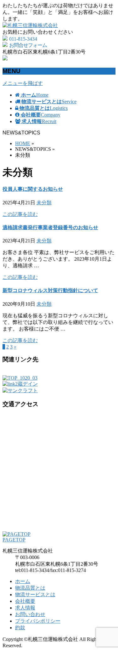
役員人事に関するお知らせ (33, 189)
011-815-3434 (23, 39)
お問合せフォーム (28, 45)
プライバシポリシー (37, 621)
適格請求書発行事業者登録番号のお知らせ (50, 227)
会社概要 (25, 601)
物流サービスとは (35, 594)
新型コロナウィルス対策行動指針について (50, 290)
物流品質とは (30, 588)
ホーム (22, 581)
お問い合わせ (30, 614)
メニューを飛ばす (23, 83)
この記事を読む (20, 214)
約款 (20, 627)
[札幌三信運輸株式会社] (30, 25)
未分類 (44, 202)
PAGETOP (14, 539)
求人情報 (25, 607)
